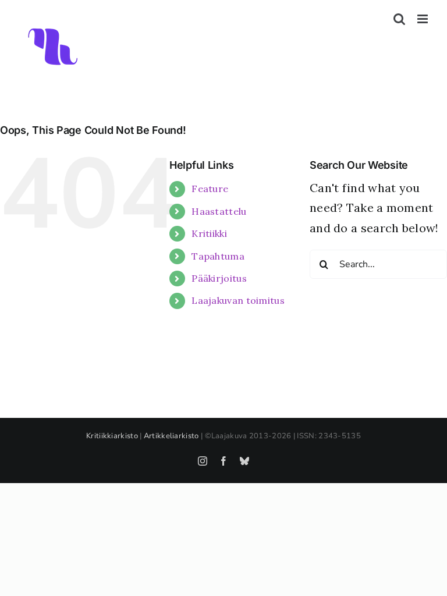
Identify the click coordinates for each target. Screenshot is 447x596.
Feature (209, 188)
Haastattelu (218, 211)
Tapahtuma (217, 256)
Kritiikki (209, 233)
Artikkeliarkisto (171, 436)
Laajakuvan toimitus (238, 300)
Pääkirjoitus (219, 278)
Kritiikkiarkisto (112, 436)
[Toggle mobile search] (399, 19)
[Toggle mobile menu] (423, 19)
